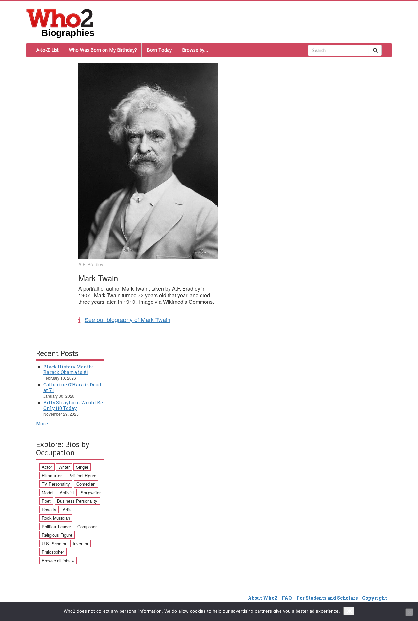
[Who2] (60, 17)
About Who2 (262, 598)
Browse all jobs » (58, 560)
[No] (409, 612)
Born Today (159, 50)
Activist (67, 492)
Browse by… (195, 50)
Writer (64, 467)
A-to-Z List (47, 50)
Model (47, 492)
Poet (46, 501)
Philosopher (53, 552)
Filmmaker (52, 475)
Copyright (374, 598)
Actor (47, 467)
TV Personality (56, 484)
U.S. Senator (54, 543)
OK (349, 610)
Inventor (80, 543)
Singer (82, 467)
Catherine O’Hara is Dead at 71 (72, 387)
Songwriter (91, 492)
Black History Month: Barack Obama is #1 (68, 369)
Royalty (49, 509)
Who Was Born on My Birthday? (103, 50)
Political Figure (82, 475)
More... (43, 423)
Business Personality (77, 501)
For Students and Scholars (327, 598)
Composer (87, 526)
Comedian (85, 484)
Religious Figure (57, 535)
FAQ (287, 598)
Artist (68, 509)
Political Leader (56, 526)
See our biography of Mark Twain (127, 319)
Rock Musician (56, 518)
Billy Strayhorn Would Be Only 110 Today (73, 405)
